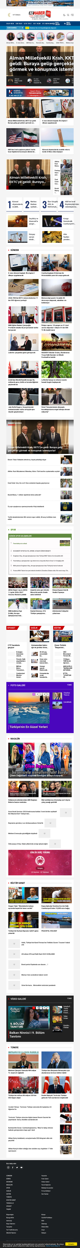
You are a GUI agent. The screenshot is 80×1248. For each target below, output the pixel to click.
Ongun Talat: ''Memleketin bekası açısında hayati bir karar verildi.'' (21, 907)
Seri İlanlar (44, 1194)
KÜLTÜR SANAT (18, 883)
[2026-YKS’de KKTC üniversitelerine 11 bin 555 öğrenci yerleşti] (23, 287)
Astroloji (9, 1220)
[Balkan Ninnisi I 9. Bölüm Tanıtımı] (29, 1017)
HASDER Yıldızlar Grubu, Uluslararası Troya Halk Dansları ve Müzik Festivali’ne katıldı (55, 355)
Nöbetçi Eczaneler (47, 1188)
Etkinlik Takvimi (11, 1233)
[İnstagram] (8, 1168)
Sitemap (44, 1224)
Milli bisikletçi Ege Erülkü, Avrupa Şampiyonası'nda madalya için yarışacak (17, 613)
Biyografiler (10, 1217)
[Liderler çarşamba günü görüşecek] (23, 342)
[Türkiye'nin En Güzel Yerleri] (29, 708)
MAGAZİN (15, 738)
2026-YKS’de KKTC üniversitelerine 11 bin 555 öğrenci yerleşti (23, 299)
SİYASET (9, 1206)
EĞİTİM (8, 1194)
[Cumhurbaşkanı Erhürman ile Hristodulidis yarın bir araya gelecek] (56, 262)
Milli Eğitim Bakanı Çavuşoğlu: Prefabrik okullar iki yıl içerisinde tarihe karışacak (23, 327)
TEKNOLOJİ (10, 1203)
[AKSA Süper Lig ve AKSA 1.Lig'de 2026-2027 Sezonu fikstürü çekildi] (18, 582)
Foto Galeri (45, 1179)
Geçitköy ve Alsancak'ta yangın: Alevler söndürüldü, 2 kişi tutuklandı (33, 221)
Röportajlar (10, 1214)
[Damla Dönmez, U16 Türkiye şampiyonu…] (40, 603)
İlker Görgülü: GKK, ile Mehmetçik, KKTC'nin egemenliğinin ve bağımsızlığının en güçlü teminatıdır (53, 204)
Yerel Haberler (46, 1185)
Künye (43, 1214)
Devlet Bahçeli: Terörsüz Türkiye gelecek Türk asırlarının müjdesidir (54, 1096)
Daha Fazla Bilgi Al (53, 1245)
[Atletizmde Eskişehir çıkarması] (62, 603)
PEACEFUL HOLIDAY (49, 931)
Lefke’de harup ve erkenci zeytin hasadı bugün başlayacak (54, 381)
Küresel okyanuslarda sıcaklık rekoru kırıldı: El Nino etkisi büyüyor (17, 204)
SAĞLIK (8, 1191)
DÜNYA (8, 1179)
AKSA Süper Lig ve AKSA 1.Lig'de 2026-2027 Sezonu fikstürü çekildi (17, 592)
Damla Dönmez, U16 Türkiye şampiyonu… (38, 612)
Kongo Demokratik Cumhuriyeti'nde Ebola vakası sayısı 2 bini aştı (69, 221)
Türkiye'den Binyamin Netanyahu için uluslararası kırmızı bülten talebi (55, 1071)
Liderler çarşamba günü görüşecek (21, 353)
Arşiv (43, 1230)
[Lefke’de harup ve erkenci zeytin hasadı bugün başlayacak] (56, 369)
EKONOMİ (9, 1182)
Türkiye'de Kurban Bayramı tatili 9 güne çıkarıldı (23, 932)
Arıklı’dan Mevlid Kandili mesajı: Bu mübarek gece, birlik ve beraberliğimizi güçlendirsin (23, 382)
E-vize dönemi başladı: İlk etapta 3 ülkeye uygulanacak (21, 274)
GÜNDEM (9, 1176)
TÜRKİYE (15, 1047)
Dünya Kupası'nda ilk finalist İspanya (60, 591)
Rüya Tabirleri (10, 1224)
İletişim (43, 1233)
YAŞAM (8, 1209)
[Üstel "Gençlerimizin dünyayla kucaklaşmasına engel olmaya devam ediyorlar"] (56, 396)
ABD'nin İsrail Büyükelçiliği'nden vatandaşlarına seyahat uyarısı (72, 204)
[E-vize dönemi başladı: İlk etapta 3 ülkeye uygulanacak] (23, 262)
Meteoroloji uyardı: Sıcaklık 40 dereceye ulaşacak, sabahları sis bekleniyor (53, 300)
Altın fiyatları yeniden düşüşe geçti (66, 237)
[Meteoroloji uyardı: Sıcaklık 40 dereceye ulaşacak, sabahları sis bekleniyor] (56, 287)
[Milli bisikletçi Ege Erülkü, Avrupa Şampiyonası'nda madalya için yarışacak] (18, 603)
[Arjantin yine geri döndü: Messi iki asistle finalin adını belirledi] (40, 582)
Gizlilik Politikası (46, 1217)
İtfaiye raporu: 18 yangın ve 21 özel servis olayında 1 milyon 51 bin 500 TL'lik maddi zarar (55, 327)
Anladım (71, 1244)
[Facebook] (13, 1168)
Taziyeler (9, 1227)
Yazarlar (44, 1176)
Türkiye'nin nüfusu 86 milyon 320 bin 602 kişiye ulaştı (22, 1096)
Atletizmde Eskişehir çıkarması (60, 612)
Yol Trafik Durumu (12, 1230)
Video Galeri (45, 1182)
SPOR (13, 529)
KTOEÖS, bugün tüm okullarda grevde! (43, 28)
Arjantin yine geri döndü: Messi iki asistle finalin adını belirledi (39, 592)
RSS (42, 1220)
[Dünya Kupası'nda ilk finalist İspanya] (62, 582)
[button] (7, 188)
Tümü (69, 685)
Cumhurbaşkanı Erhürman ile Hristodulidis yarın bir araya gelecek (55, 274)
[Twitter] (17, 1168)
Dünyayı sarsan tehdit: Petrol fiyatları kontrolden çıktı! (33, 237)
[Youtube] (21, 1168)
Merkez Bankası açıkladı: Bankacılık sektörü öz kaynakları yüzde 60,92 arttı (34, 204)
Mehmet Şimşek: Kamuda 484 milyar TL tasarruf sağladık (22, 1071)
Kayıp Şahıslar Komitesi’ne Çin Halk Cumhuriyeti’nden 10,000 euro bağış (55, 907)
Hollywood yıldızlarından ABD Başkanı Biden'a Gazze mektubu (22, 801)
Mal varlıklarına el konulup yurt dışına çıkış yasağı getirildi (55, 801)
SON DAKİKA (12, 28)
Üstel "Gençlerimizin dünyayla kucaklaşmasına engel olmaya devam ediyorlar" (55, 409)
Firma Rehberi (46, 1191)
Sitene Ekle (44, 1227)
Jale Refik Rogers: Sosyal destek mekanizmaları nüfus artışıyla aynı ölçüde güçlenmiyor (21, 409)
